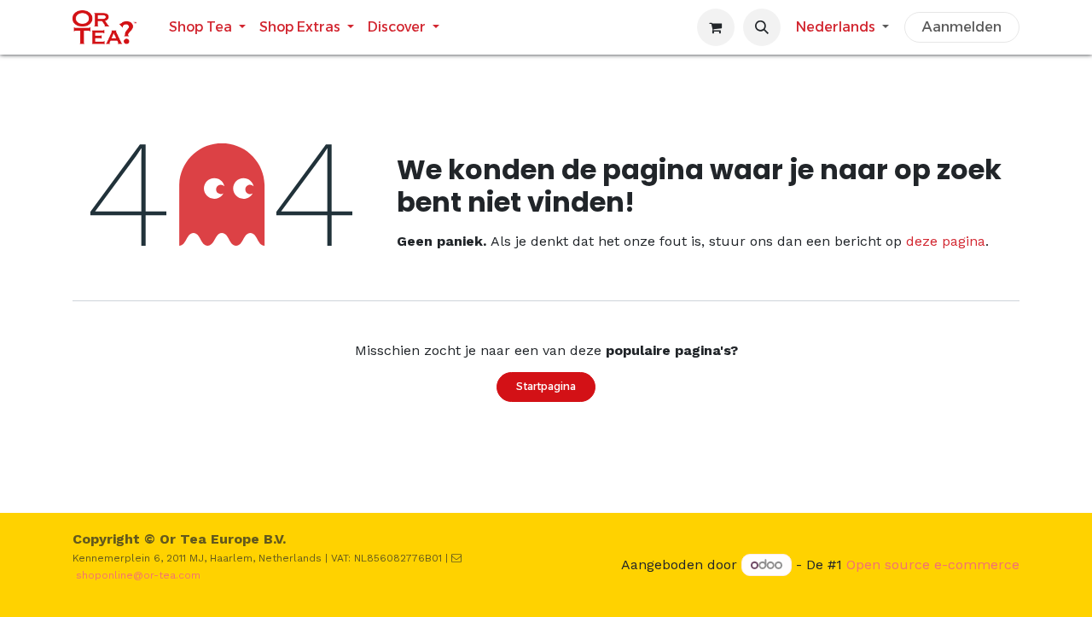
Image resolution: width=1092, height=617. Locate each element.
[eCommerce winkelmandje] (716, 27)
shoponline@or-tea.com (138, 575)
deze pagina (945, 241)
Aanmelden (962, 27)
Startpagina (546, 386)
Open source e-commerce (932, 564)
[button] (762, 27)
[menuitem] (207, 27)
